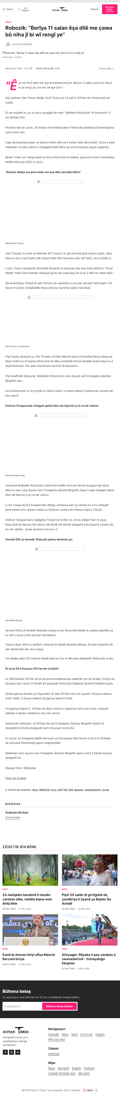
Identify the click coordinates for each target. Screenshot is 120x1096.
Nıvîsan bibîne (12, 817)
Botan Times (9, 909)
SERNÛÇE (44, 789)
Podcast (89, 1068)
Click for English (15, 778)
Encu (54, 789)
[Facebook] (5, 1052)
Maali (77, 1090)
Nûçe (8, 22)
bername (63, 1068)
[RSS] (17, 1052)
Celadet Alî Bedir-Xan (61, 1073)
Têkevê (94, 9)
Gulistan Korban (22, 44)
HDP (60, 789)
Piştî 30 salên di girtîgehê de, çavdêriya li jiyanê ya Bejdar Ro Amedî (86, 899)
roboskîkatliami (92, 789)
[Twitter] (11, 1052)
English (76, 1068)
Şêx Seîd (83, 1073)
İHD (65, 789)
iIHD (71, 789)
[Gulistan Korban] (8, 44)
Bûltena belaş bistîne (109, 9)
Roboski (78, 789)
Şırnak (105, 789)
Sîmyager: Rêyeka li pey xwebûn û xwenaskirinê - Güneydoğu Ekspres (89, 959)
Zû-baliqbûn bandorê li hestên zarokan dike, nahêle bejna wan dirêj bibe (27, 899)
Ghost (67, 1090)
